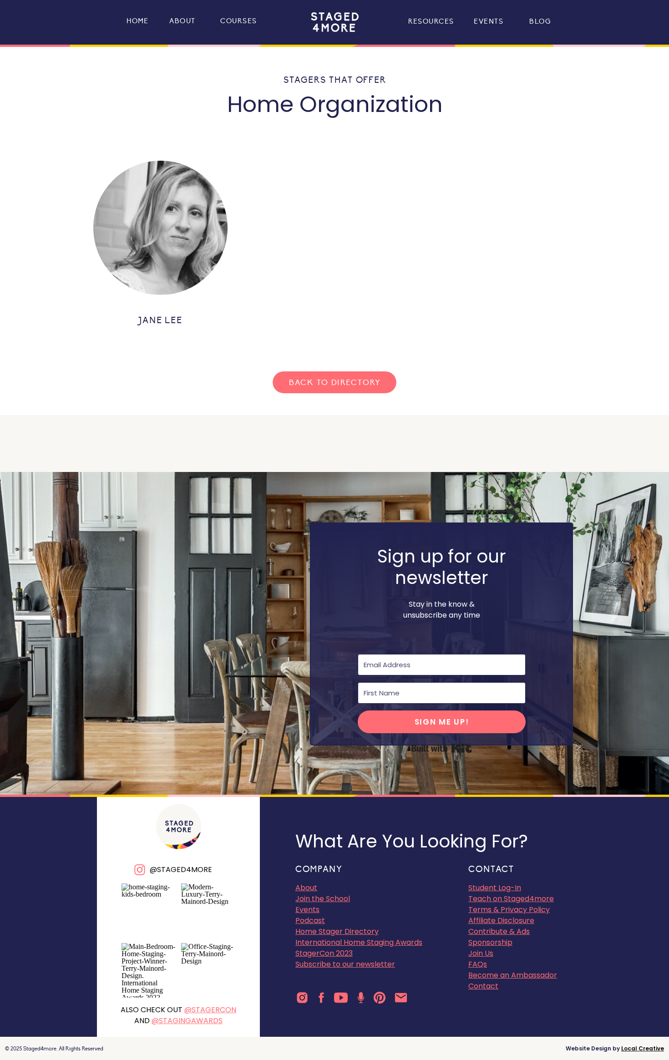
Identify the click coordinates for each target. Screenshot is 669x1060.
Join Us (480, 953)
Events (307, 909)
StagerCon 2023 (324, 953)
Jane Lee (160, 320)
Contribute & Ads (499, 931)
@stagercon (210, 1009)
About (306, 887)
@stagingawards (187, 1020)
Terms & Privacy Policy (509, 909)
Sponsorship (490, 942)
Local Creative (642, 1048)
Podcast (310, 920)
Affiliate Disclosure (501, 920)
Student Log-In (494, 887)
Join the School (322, 898)
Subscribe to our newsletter (345, 964)
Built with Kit (441, 748)
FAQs (477, 964)
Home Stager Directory (337, 931)
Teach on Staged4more (511, 898)
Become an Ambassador (512, 975)
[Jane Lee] (160, 228)
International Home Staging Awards (358, 942)
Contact (483, 986)
